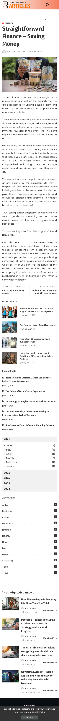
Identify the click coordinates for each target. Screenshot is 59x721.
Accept (29, 717)
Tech (5, 566)
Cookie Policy (38, 712)
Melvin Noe (30, 608)
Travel (5, 572)
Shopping (7, 560)
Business (7, 511)
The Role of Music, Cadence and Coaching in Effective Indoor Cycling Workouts (36, 356)
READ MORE (48, 610)
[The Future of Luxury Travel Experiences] (9, 327)
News (5, 554)
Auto (5, 505)
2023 (7, 483)
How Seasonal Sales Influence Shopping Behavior (30, 425)
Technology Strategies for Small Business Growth (30, 401)
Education (7, 523)
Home (5, 542)
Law (4, 548)
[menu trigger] (54, 4)
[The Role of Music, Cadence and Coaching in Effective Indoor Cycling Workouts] (9, 358)
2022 (7, 488)
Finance (9, 23)
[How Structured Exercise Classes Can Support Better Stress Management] (9, 312)
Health (6, 535)
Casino (6, 517)
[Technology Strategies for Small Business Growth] (9, 342)
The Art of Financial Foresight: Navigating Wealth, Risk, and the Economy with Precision (38, 651)
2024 (7, 478)
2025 (7, 472)
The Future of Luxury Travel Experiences (38, 325)
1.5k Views (21, 51)
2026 (7, 439)
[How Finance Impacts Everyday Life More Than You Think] (10, 603)
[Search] (47, 4)
